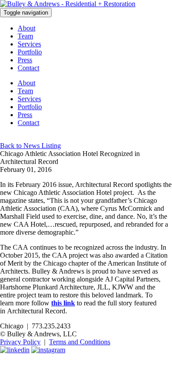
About (26, 28)
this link (63, 303)
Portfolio (30, 52)
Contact (28, 68)
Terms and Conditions (79, 342)
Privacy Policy (20, 342)
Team (25, 36)
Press (25, 60)
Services (29, 44)
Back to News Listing (30, 145)
